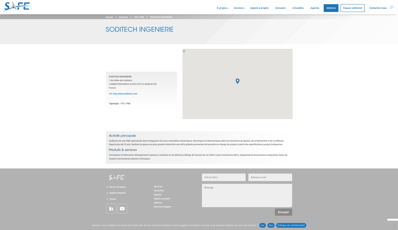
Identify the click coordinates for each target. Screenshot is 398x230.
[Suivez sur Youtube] (122, 209)
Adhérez (331, 8)
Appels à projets (259, 8)
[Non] (394, 225)
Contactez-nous (378, 8)
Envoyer (283, 212)
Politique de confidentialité (291, 225)
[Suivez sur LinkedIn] (111, 209)
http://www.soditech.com (125, 93)
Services (238, 8)
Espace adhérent (352, 8)
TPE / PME (139, 17)
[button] (237, 81)
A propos (222, 8)
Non (271, 225)
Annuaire (280, 8)
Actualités (298, 8)
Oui (262, 225)
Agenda (314, 8)
